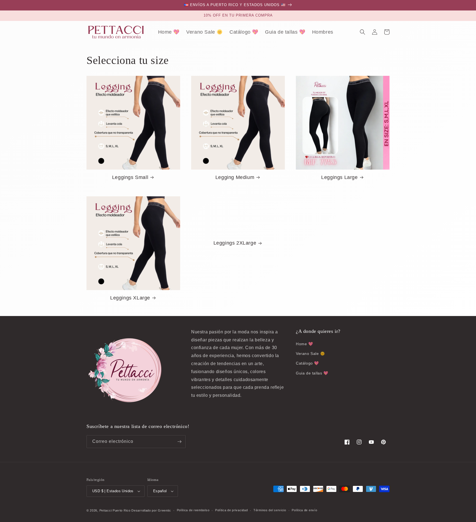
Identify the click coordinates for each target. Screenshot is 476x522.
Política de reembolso (193, 510)
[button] (362, 32)
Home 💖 (304, 344)
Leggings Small (130, 177)
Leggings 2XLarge (234, 243)
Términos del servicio (269, 510)
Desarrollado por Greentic (151, 510)
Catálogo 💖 (307, 363)
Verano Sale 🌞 (310, 353)
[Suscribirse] (179, 441)
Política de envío (304, 510)
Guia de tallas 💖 (312, 373)
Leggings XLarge (130, 298)
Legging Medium (234, 177)
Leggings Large (339, 177)
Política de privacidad (231, 510)
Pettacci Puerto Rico (115, 510)
